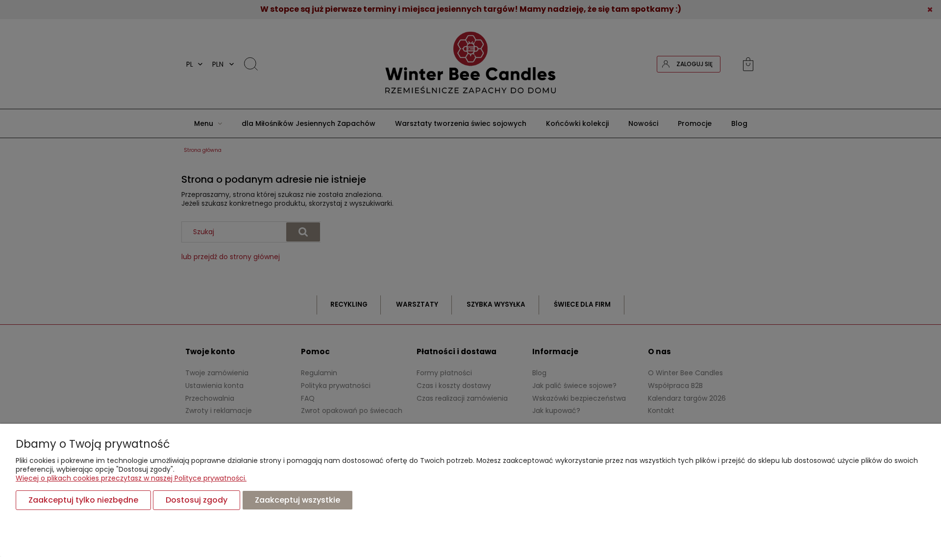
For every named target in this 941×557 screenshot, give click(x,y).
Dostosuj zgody (196, 500)
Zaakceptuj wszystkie (297, 500)
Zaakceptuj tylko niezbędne (83, 500)
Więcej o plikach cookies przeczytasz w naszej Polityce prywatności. (131, 478)
